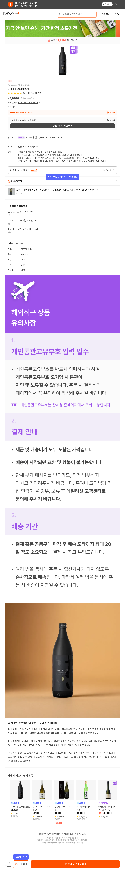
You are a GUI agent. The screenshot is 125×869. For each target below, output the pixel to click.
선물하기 (22, 864)
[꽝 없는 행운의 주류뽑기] (62, 28)
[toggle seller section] (115, 137)
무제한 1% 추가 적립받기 (61, 126)
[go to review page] (117, 181)
